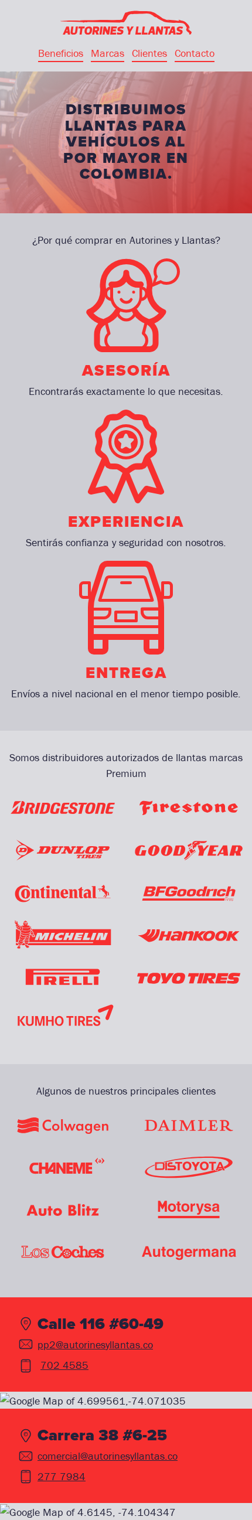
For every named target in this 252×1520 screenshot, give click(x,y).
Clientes (149, 53)
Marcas (107, 53)
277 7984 (62, 1476)
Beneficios (60, 53)
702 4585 (64, 1365)
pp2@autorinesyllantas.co (95, 1344)
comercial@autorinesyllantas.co (108, 1456)
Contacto (194, 53)
